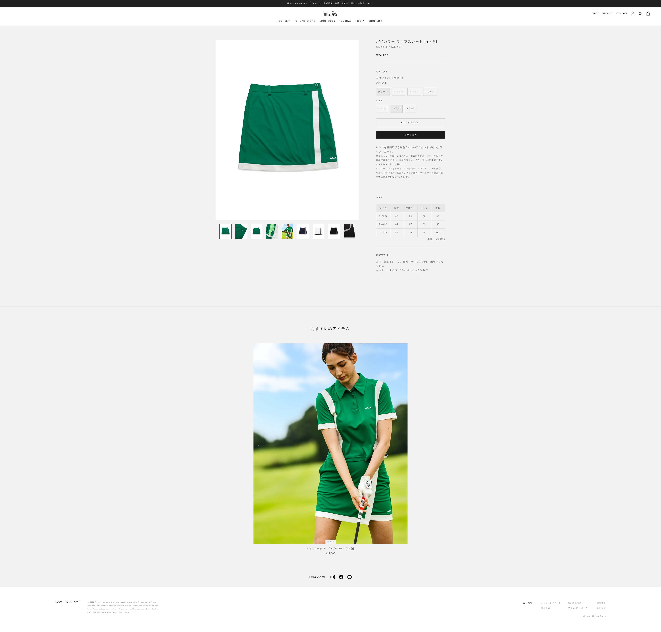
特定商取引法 (574, 603)
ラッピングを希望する (391, 77)
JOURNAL (346, 21)
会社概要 (601, 603)
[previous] (9, 444)
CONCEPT (285, 21)
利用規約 (545, 608)
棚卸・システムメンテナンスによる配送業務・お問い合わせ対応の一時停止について (330, 3)
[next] (652, 444)
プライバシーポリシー (579, 608)
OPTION (381, 72)
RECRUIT (608, 13)
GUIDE (595, 13)
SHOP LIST (375, 21)
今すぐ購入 (410, 135)
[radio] (383, 91)
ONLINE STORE (305, 21)
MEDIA (360, 21)
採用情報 (601, 608)
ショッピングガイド (551, 603)
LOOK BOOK (327, 21)
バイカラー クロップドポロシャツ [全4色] (330, 548)
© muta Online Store (594, 616)
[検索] (640, 13)
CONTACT (621, 13)
